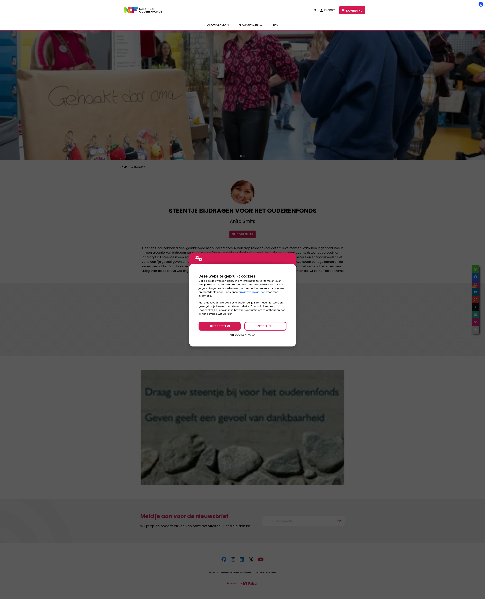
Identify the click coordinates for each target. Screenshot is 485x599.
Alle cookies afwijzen (242, 334)
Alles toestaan (220, 326)
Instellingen (265, 326)
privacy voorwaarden (252, 292)
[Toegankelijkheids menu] (481, 4)
